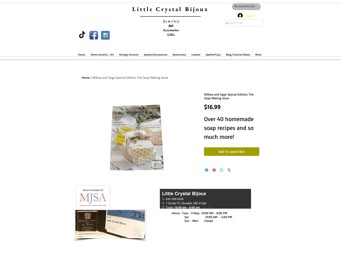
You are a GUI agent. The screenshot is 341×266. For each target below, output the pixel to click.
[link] (245, 6)
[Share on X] (229, 170)
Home (86, 78)
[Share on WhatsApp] (221, 170)
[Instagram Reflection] (105, 35)
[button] (102, 52)
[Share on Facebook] (206, 170)
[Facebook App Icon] (93, 35)
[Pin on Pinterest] (214, 170)
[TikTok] (82, 35)
